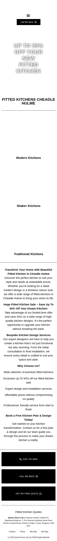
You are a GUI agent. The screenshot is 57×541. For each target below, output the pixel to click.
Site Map (33, 532)
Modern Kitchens (28, 157)
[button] (28, 15)
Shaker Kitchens (28, 206)
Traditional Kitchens (28, 254)
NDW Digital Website (41, 537)
